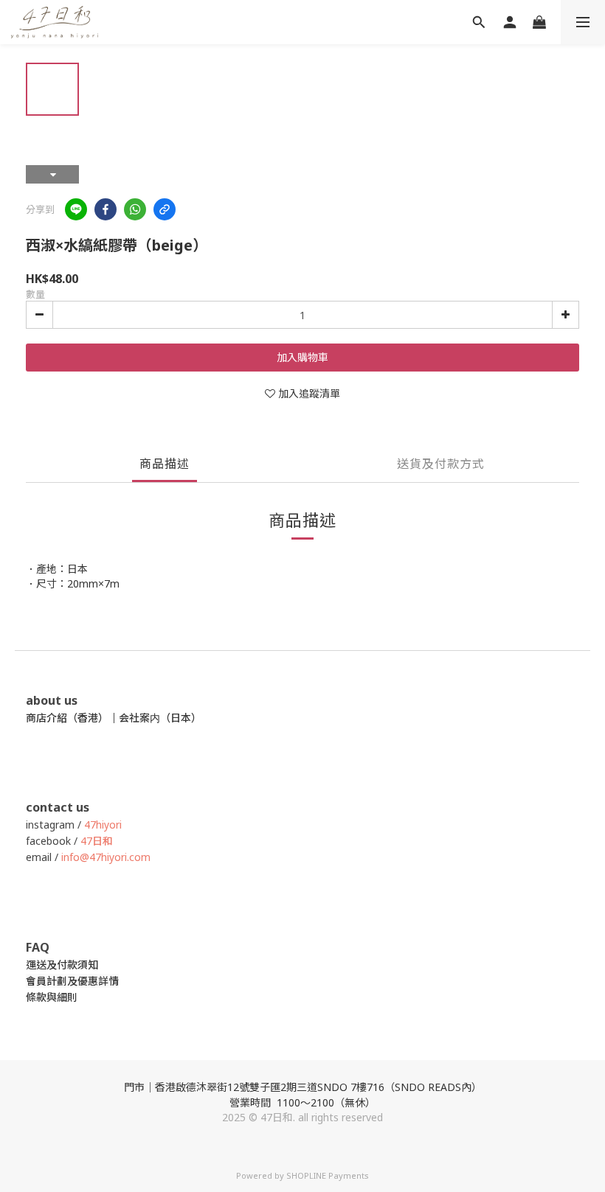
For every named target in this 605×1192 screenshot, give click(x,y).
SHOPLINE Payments (327, 1175)
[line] (76, 209)
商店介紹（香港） (67, 718)
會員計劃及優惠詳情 (72, 981)
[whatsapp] (135, 209)
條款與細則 (51, 997)
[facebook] (105, 209)
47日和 (96, 841)
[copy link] (164, 209)
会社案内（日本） (160, 718)
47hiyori (103, 825)
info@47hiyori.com (104, 857)
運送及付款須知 (62, 965)
